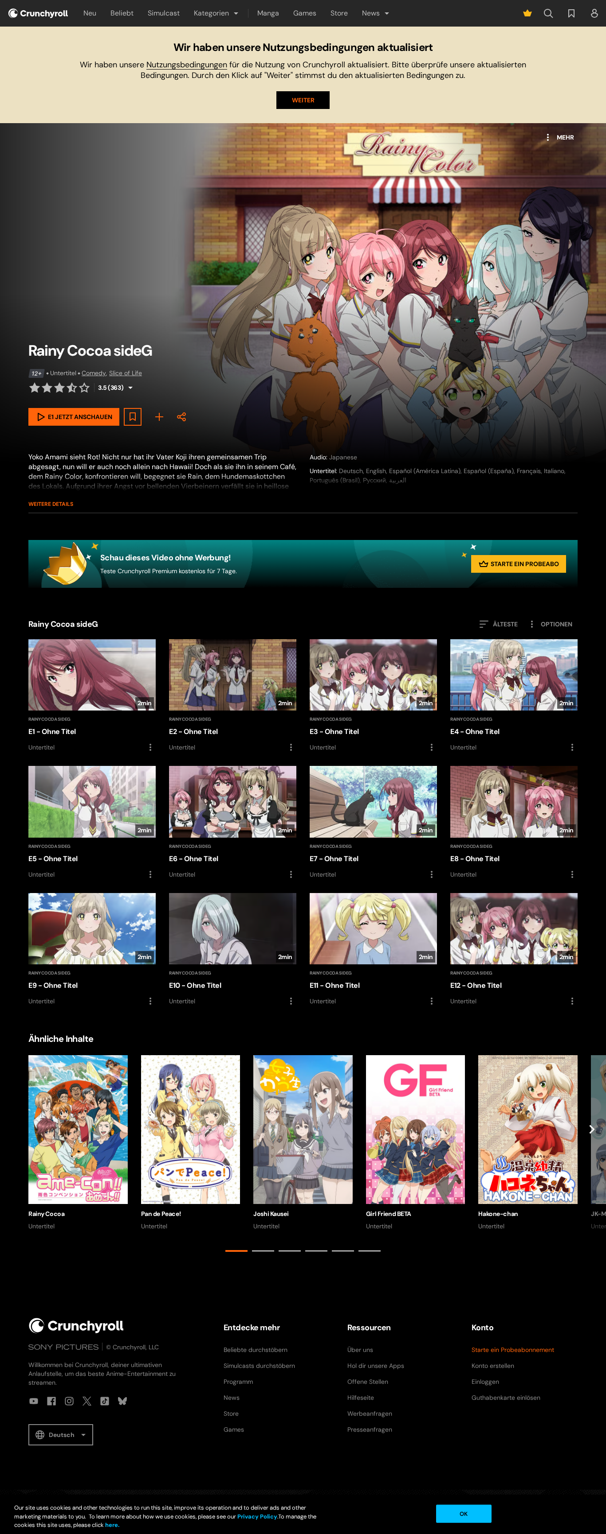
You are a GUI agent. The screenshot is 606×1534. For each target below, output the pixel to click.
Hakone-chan (498, 1214)
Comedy (94, 373)
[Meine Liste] (159, 417)
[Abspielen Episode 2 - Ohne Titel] (232, 696)
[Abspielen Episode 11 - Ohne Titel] (373, 949)
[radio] (34, 387)
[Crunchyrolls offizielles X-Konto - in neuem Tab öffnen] (87, 1401)
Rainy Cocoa (46, 1214)
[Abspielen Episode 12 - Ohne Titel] (514, 949)
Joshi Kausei (270, 1214)
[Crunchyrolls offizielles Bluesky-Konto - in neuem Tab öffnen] (122, 1401)
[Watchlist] (571, 13)
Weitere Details (50, 504)
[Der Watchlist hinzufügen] (133, 417)
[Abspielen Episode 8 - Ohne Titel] (514, 822)
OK (464, 1513)
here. (111, 1525)
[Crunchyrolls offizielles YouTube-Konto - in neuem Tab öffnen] (33, 1401)
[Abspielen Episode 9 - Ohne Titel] (92, 949)
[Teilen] (181, 417)
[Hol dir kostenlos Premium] (527, 13)
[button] (217, 13)
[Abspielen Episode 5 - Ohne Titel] (92, 822)
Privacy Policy (257, 1516)
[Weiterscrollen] (592, 1155)
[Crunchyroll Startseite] (76, 1325)
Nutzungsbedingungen (186, 64)
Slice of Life (125, 373)
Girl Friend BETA (388, 1214)
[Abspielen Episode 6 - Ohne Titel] (232, 822)
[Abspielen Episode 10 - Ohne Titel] (232, 949)
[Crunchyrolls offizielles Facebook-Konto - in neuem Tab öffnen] (51, 1401)
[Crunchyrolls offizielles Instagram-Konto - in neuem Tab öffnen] (69, 1401)
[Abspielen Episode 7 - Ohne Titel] (373, 822)
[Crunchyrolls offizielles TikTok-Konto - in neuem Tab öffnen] (104, 1401)
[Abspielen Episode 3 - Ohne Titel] (373, 696)
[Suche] (548, 13)
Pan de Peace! (161, 1214)
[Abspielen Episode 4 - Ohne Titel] (514, 696)
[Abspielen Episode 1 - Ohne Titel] (92, 696)
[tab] (236, 1251)
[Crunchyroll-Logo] (38, 13)
